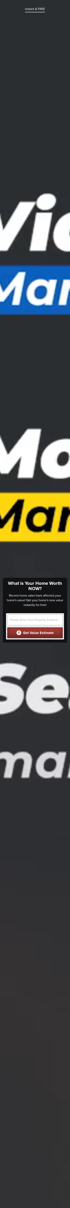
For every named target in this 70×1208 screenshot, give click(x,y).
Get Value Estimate (38, 633)
